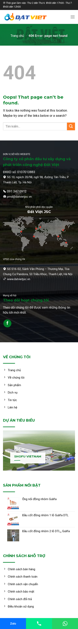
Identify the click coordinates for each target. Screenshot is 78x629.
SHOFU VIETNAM (27, 456)
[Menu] (72, 17)
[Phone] (39, 623)
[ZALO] (13, 623)
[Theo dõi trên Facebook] (7, 323)
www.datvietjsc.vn (18, 279)
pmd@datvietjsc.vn (19, 196)
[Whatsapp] (65, 623)
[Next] (74, 453)
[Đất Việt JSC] (31, 17)
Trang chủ (17, 36)
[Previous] (4, 453)
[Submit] (71, 126)
